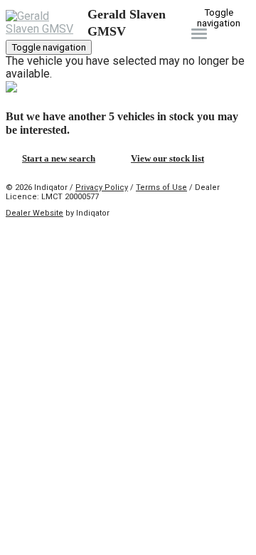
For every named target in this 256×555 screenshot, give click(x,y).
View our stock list (167, 158)
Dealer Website (34, 213)
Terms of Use (161, 187)
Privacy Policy (101, 187)
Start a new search (58, 158)
